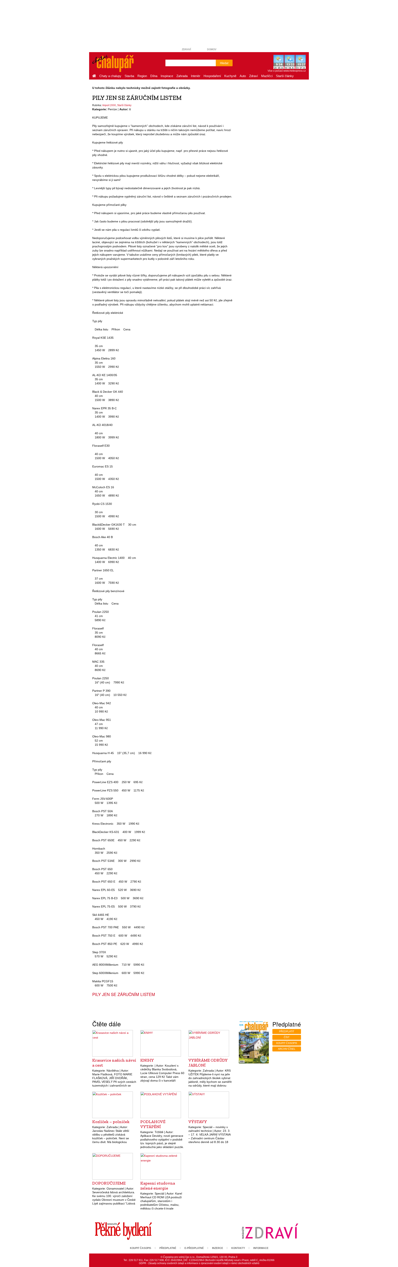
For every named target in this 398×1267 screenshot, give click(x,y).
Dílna (153, 76)
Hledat (224, 63)
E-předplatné (194, 1248)
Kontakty (238, 1248)
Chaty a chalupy (110, 76)
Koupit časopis (286, 1043)
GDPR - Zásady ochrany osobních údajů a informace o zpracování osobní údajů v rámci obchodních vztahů (199, 1263)
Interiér (195, 76)
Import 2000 (109, 105)
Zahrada (182, 76)
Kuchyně (230, 76)
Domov (211, 49)
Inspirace (167, 76)
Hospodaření (212, 76)
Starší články (285, 76)
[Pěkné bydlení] (123, 1230)
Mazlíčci (267, 76)
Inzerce (217, 1248)
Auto (243, 76)
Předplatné (167, 1248)
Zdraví (186, 49)
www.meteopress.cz (294, 70)
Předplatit (286, 1031)
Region (142, 76)
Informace (260, 1248)
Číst (286, 1037)
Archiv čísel (286, 1048)
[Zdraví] (270, 1230)
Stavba (129, 76)
